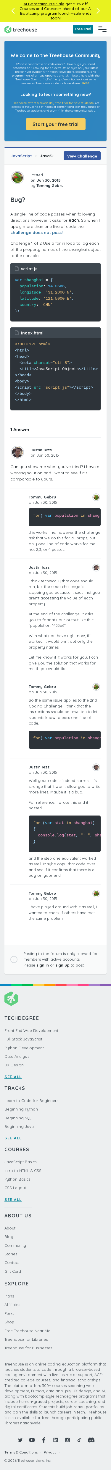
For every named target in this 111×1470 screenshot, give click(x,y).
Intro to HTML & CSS (22, 1170)
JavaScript (21, 155)
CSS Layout (15, 1187)
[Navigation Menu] (102, 29)
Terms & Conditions (21, 1452)
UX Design (14, 1065)
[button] (13, 10)
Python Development (24, 1047)
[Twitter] (20, 1440)
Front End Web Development (31, 1030)
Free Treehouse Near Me (27, 1330)
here (85, 83)
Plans (9, 1296)
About (9, 1228)
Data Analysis (16, 1056)
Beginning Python (21, 1109)
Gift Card (12, 1271)
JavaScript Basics (20, 1161)
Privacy (50, 1452)
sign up (62, 965)
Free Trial (83, 29)
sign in (42, 965)
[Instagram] (67, 1440)
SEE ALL (13, 1076)
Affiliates (12, 1304)
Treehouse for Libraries (26, 1339)
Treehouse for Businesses (28, 1347)
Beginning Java (19, 1126)
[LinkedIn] (56, 1440)
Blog (8, 1236)
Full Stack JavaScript (23, 1039)
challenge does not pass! (36, 232)
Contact (11, 1262)
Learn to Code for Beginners (31, 1100)
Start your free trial (55, 124)
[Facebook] (44, 1440)
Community (15, 1245)
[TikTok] (79, 1440)
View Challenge (82, 156)
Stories (10, 1254)
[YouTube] (32, 1440)
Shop (9, 1322)
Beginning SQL (18, 1118)
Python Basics (17, 1179)
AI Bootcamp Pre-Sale (44, 3)
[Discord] (91, 1440)
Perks (9, 1313)
